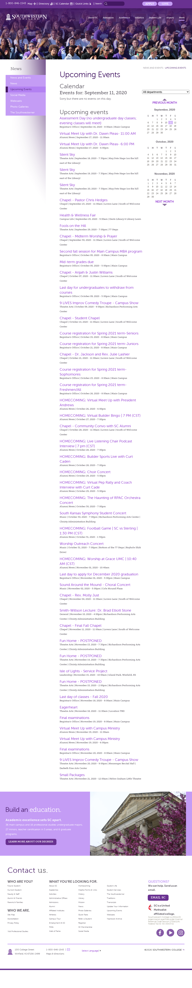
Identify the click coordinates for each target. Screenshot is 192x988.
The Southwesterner (22, 112)
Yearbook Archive (114, 919)
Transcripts (111, 902)
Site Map (11, 915)
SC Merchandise (85, 927)
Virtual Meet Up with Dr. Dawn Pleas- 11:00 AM (98, 133)
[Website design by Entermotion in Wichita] (183, 949)
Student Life (155, 17)
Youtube (170, 932)
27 (148, 133)
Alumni (170, 17)
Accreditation (13, 919)
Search (98, 3)
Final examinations (74, 718)
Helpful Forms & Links (87, 890)
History (81, 894)
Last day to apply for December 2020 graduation (99, 574)
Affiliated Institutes (56, 910)
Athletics (139, 17)
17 (166, 126)
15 (157, 126)
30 (161, 133)
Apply (149, 3)
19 (175, 126)
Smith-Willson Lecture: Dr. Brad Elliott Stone (95, 610)
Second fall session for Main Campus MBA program (101, 251)
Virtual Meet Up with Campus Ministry (90, 728)
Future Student (14, 886)
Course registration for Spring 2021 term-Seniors (99, 333)
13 (148, 126)
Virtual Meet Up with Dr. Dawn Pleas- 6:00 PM (97, 144)
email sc (158, 897)
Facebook (160, 932)
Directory (44, 3)
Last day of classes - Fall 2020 (84, 697)
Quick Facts (83, 915)
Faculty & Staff (13, 894)
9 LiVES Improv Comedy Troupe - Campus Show (99, 760)
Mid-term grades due (77, 262)
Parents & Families (15, 902)
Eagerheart (68, 707)
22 (157, 129)
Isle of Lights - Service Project (83, 671)
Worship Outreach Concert (82, 544)
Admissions (53, 902)
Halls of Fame (55, 931)
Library (81, 898)
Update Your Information (117, 906)
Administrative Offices (58, 898)
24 (166, 129)
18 (171, 126)
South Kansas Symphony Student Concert (93, 513)
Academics (124, 17)
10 (166, 122)
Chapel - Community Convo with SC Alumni (95, 426)
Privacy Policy (13, 923)
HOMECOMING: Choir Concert (85, 472)
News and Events (20, 77)
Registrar (82, 923)
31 (175, 165)
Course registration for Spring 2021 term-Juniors (99, 344)
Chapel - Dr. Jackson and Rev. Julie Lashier (95, 354)
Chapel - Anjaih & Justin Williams (86, 272)
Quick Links (81, 3)
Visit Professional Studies (18, 931)
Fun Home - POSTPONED (81, 641)
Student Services (114, 890)
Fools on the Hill (73, 226)
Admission (108, 17)
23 (161, 129)
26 (175, 129)
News (181, 17)
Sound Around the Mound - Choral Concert (95, 585)
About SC (93, 17)
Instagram (180, 932)
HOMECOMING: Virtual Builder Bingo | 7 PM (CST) (100, 415)
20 (148, 129)
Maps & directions (55, 953)
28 (153, 133)
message (68, 949)
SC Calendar (62, 3)
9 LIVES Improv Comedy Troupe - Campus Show (99, 303)
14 (153, 126)
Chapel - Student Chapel (80, 318)
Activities (52, 894)
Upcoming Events (21, 89)
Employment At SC (57, 923)
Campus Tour (55, 919)
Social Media (17, 95)
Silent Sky (67, 154)
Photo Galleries (19, 106)
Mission (81, 902)
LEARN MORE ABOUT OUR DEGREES (30, 841)
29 (157, 133)
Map (30, 3)
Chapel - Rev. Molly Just (79, 595)
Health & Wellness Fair (78, 215)
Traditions (111, 898)
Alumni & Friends (15, 898)
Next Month (164, 201)
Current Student (14, 890)
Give (165, 3)
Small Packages (72, 775)
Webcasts (16, 100)
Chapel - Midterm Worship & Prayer (88, 236)
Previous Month (164, 102)
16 (161, 126)
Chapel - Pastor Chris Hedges (83, 200)
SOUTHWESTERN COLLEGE (167, 949)
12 (175, 122)
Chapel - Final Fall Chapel (80, 626)
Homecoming (84, 886)
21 (153, 129)
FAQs (51, 927)
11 (171, 122)
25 (171, 129)
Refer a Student (85, 919)
